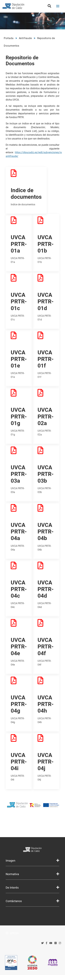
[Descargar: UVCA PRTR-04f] (46, 624)
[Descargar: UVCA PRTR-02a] (46, 394)
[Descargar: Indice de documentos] (20, 175)
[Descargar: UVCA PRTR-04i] (19, 739)
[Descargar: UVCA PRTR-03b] (46, 452)
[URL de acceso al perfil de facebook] (46, 943)
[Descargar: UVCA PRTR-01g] (19, 394)
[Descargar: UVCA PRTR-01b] (46, 222)
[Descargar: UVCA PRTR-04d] (46, 567)
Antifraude (25, 38)
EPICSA (13, 933)
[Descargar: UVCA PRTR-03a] (19, 452)
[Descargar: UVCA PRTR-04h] (46, 682)
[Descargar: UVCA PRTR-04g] (19, 682)
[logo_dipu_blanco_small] (32, 850)
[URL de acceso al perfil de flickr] (55, 943)
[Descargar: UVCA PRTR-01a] (19, 222)
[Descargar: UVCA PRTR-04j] (46, 739)
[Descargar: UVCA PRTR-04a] (19, 509)
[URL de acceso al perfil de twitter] (42, 943)
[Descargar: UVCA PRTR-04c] (19, 567)
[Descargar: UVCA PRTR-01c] (19, 279)
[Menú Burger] (57, 6)
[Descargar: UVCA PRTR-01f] (46, 337)
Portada (9, 38)
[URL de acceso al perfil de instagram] (60, 943)
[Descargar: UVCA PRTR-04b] (46, 509)
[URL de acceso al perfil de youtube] (50, 943)
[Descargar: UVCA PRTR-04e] (19, 624)
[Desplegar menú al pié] (57, 860)
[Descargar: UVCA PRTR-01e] (19, 337)
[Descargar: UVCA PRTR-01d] (46, 279)
